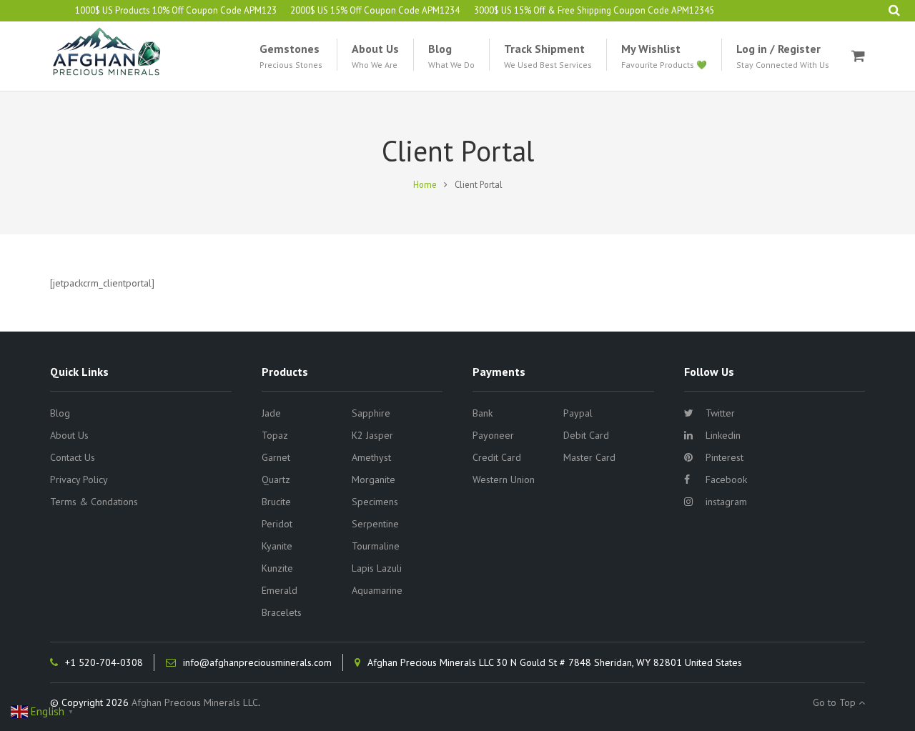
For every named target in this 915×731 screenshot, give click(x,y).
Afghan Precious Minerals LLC (195, 702)
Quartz (276, 479)
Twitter (720, 413)
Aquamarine (377, 590)
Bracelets (282, 612)
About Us (69, 435)
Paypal (578, 413)
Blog (60, 413)
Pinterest (724, 457)
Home (425, 184)
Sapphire (371, 413)
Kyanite (277, 545)
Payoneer (493, 435)
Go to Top (836, 702)
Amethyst (371, 457)
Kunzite (277, 568)
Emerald (279, 590)
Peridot (277, 523)
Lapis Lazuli (377, 568)
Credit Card (497, 457)
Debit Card (586, 435)
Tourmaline (376, 545)
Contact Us (72, 457)
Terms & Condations (94, 501)
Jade (271, 413)
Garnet (276, 457)
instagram (726, 501)
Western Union (504, 479)
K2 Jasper (372, 435)
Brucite (276, 501)
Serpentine (375, 523)
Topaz (275, 435)
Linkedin (723, 435)
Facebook (726, 479)
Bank (483, 413)
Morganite (373, 479)
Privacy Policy (79, 479)
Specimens (375, 501)
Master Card (589, 457)
